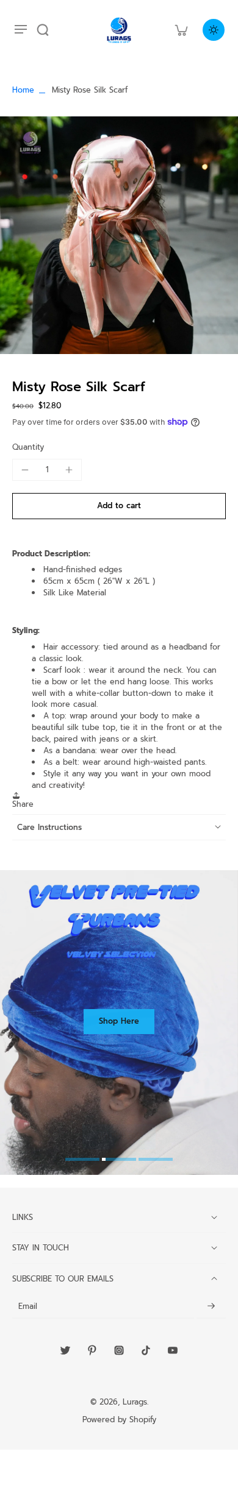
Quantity (28, 447)
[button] (119, 506)
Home (23, 90)
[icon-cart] (180, 30)
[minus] (25, 469)
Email (27, 1306)
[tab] (82, 1161)
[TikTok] (145, 1350)
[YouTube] (172, 1350)
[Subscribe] (211, 1306)
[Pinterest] (92, 1350)
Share (23, 803)
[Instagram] (119, 1350)
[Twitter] (65, 1350)
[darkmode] (214, 30)
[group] (119, 235)
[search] (42, 30)
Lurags (135, 1402)
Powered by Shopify (119, 1419)
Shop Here (119, 1021)
